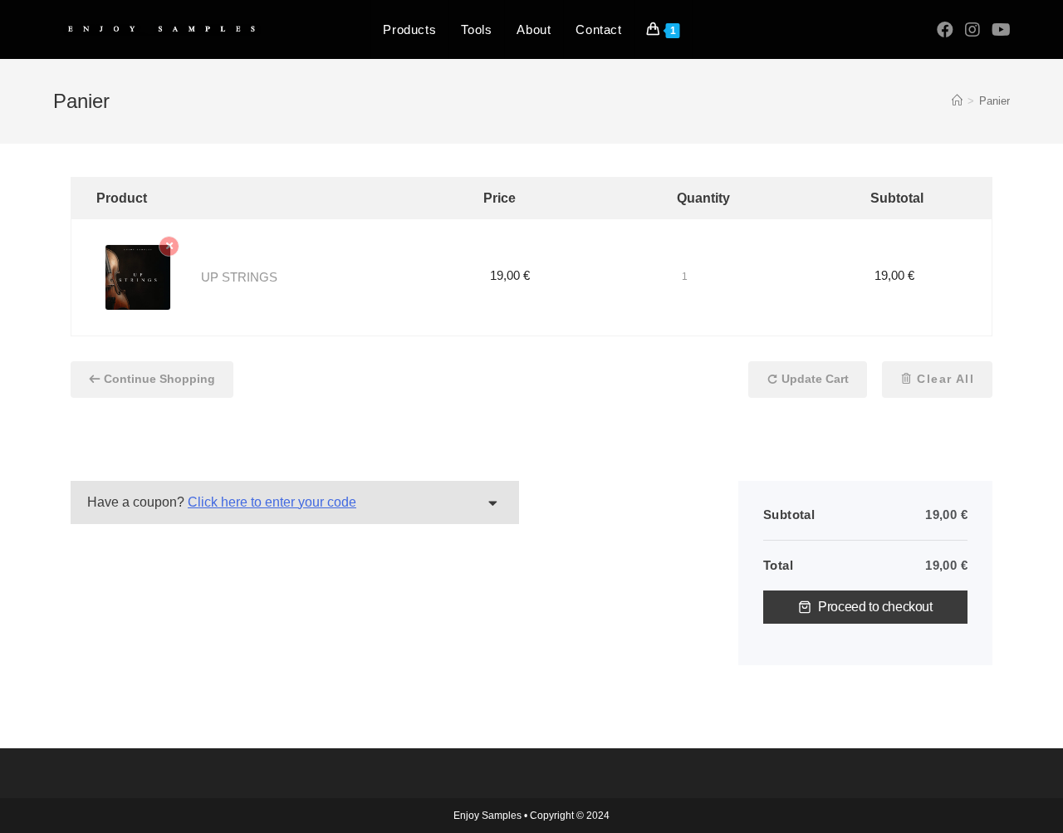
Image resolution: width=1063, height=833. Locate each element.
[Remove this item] (169, 246)
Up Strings (239, 277)
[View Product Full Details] (138, 276)
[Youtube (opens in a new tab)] (1001, 30)
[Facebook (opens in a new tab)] (945, 30)
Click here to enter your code (272, 502)
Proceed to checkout (875, 607)
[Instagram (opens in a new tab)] (972, 30)
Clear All (943, 378)
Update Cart (813, 378)
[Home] (957, 101)
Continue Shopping (159, 378)
